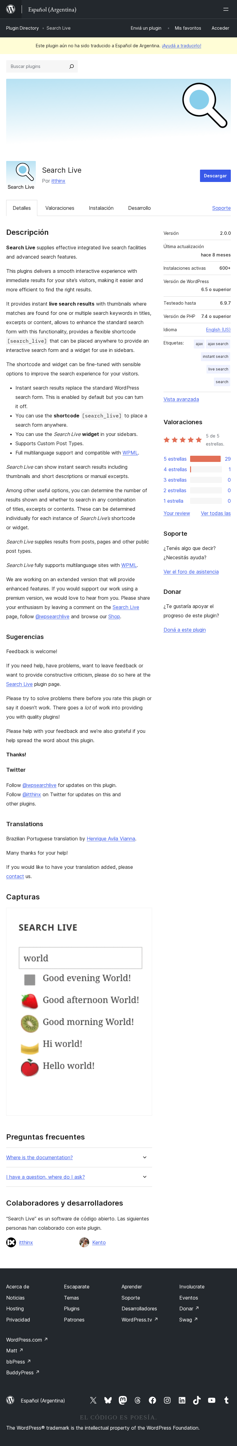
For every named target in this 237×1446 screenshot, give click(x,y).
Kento (99, 1242)
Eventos (188, 1298)
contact (15, 876)
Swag (188, 1320)
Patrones (74, 1320)
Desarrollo (139, 208)
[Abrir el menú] (227, 9)
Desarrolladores (139, 1308)
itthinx (58, 181)
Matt (14, 1350)
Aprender (132, 1286)
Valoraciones (59, 208)
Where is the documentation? (39, 1158)
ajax (199, 343)
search (222, 381)
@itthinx (32, 794)
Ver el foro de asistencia (191, 572)
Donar (189, 1308)
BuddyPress (23, 1372)
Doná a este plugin (185, 630)
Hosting (15, 1308)
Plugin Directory (22, 28)
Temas (71, 1298)
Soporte (221, 208)
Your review (177, 513)
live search (218, 369)
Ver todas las (216, 513)
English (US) (218, 329)
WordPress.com (27, 1340)
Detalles (22, 208)
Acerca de (17, 1286)
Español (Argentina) (43, 1400)
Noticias (15, 1298)
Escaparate (76, 1286)
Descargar (215, 175)
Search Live (126, 607)
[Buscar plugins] (71, 66)
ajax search (218, 343)
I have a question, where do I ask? (45, 1177)
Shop (114, 616)
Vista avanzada (181, 399)
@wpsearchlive (52, 616)
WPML (130, 453)
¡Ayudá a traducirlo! (181, 45)
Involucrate (192, 1286)
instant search (215, 356)
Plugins (72, 1308)
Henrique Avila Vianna (111, 838)
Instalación (101, 208)
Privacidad (18, 1320)
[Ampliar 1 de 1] (144, 916)
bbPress (18, 1362)
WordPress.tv (140, 1320)
